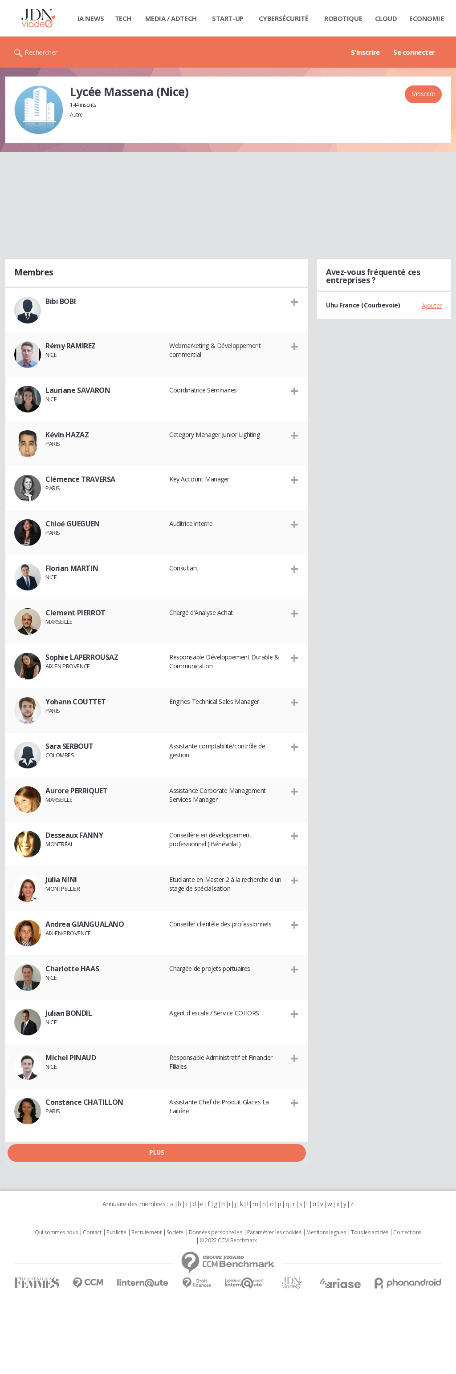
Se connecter (414, 52)
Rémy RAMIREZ (70, 346)
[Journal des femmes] (36, 1283)
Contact (92, 1232)
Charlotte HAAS (72, 969)
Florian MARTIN (71, 568)
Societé (175, 1232)
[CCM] (88, 1283)
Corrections (407, 1232)
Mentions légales (326, 1232)
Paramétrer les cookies (274, 1232)
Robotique (343, 18)
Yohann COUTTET (75, 702)
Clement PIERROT (75, 613)
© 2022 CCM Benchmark (228, 1240)
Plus (156, 1152)
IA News (90, 18)
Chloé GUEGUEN (72, 524)
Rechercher (41, 52)
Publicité (116, 1232)
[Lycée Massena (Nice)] (38, 109)
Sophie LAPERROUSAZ (81, 657)
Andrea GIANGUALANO (84, 924)
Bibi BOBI (60, 301)
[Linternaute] (143, 1283)
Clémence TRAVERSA (80, 479)
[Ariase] (340, 1283)
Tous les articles (369, 1232)
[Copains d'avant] (244, 1283)
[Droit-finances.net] (196, 1283)
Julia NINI (61, 880)
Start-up (228, 18)
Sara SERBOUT (69, 746)
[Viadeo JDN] (291, 1283)
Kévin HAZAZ (67, 435)
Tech (123, 18)
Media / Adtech (171, 18)
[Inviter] (294, 301)
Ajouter (432, 305)
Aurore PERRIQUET (76, 791)
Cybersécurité (284, 18)
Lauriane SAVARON (77, 390)
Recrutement (146, 1232)
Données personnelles (215, 1232)
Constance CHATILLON (84, 1102)
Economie (426, 18)
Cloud (386, 18)
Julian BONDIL (68, 1013)
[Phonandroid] (408, 1283)
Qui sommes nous (56, 1232)
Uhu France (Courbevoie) (363, 305)
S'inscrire (365, 52)
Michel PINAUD (70, 1058)
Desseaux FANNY (74, 835)
